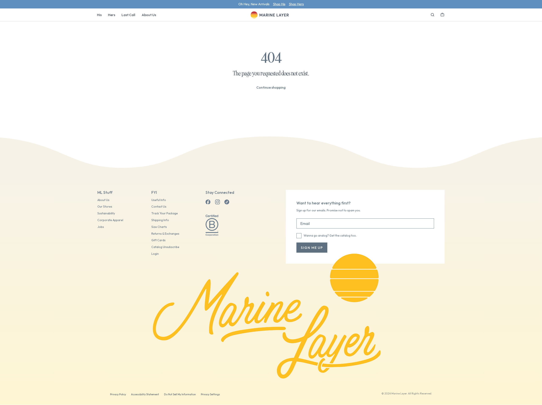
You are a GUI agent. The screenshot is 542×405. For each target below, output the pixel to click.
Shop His (279, 4)
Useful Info (158, 200)
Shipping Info (160, 220)
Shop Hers (296, 4)
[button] (442, 14)
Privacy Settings (210, 394)
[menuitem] (99, 14)
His (99, 15)
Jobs (100, 227)
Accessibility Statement (145, 394)
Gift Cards (158, 240)
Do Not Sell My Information (180, 394)
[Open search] (432, 15)
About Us (149, 15)
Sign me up (312, 247)
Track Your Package (164, 213)
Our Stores (104, 206)
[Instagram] (217, 202)
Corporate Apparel (110, 220)
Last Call (128, 15)
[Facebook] (208, 202)
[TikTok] (226, 202)
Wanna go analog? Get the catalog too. (330, 235)
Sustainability (106, 213)
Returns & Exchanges (165, 234)
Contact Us (158, 206)
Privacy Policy (118, 394)
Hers (111, 15)
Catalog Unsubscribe (165, 247)
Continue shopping (271, 87)
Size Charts (159, 227)
